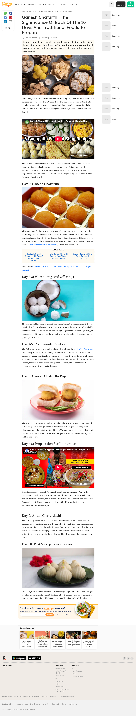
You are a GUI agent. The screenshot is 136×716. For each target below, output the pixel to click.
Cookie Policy (26, 696)
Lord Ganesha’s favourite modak (43, 245)
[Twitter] (128, 658)
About (74, 668)
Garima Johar (31, 38)
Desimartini (56, 704)
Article (29, 11)
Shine (64, 704)
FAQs (74, 674)
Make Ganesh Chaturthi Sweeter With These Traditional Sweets (58, 256)
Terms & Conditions (40, 696)
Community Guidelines (66, 696)
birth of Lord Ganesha (83, 349)
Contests (51, 4)
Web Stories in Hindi (61, 672)
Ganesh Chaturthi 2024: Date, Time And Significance (82, 256)
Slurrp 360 (59, 681)
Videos (71, 4)
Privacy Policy (14, 696)
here (71, 615)
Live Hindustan (35, 704)
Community (42, 4)
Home (17, 4)
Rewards (58, 4)
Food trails (60, 687)
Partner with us (77, 677)
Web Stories (32, 4)
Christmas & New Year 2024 (62, 690)
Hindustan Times (22, 704)
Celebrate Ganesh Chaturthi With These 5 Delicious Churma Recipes (34, 257)
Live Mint (46, 704)
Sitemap (53, 696)
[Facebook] (124, 658)
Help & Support (77, 671)
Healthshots (72, 704)
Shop (65, 4)
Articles (23, 4)
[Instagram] (132, 658)
